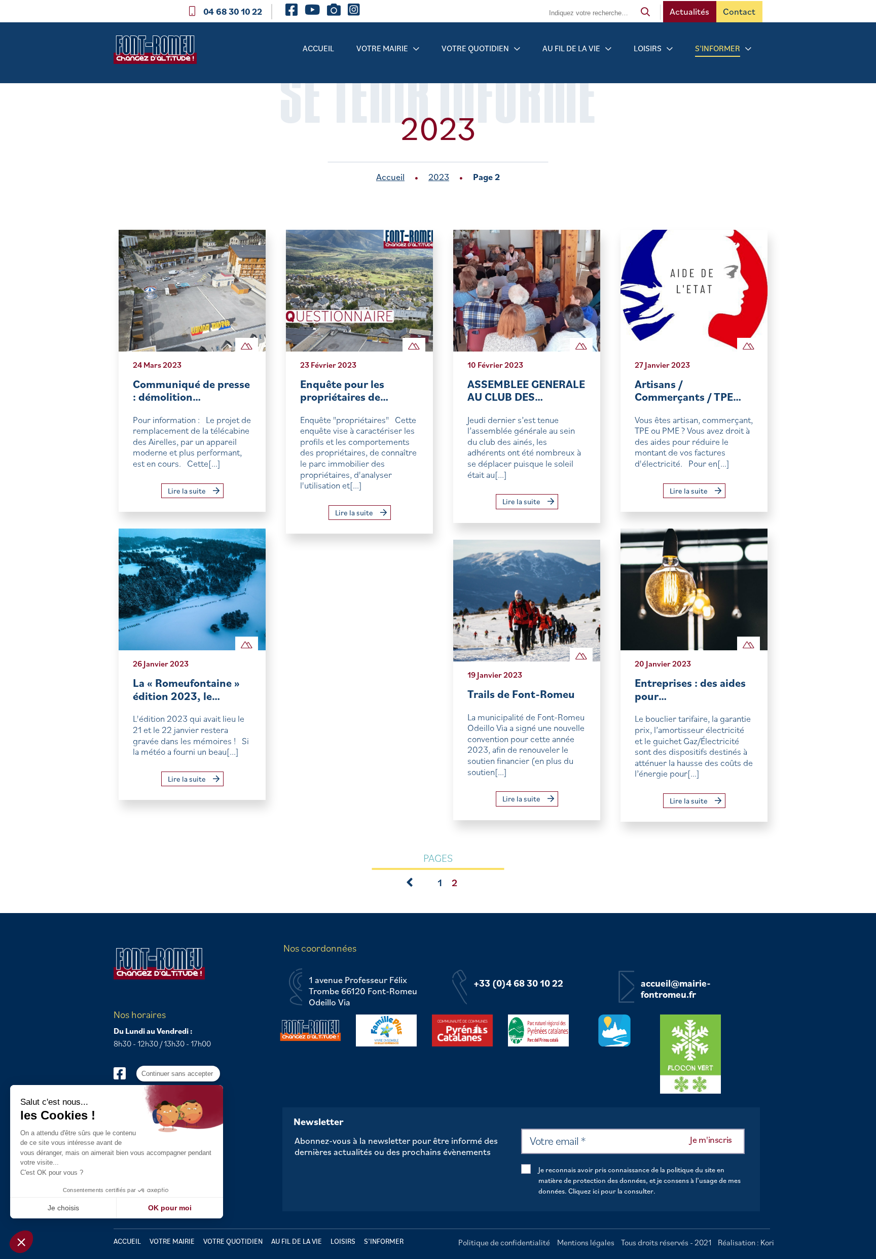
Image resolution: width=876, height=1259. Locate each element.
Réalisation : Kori (746, 1242)
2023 (438, 177)
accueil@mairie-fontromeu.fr (676, 989)
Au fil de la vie (571, 48)
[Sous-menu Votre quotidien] (517, 49)
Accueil (318, 48)
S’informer (717, 48)
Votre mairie (382, 48)
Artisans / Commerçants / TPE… (688, 390)
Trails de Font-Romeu (521, 693)
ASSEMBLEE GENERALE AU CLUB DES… (526, 390)
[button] (21, 1242)
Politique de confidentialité (504, 1242)
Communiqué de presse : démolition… (191, 390)
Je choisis (63, 1208)
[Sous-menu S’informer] (748, 49)
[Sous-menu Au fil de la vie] (608, 49)
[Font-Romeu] (159, 53)
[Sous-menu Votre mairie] (416, 49)
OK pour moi (170, 1208)
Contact (739, 11)
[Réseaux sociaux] (124, 1073)
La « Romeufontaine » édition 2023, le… (186, 689)
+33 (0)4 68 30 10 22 (518, 983)
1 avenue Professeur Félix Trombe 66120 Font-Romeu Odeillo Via (363, 990)
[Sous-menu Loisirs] (670, 49)
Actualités (689, 11)
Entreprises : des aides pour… (690, 689)
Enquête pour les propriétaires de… (344, 390)
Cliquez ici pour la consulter (610, 1191)
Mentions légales (585, 1242)
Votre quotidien (475, 48)
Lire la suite (187, 491)
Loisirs (648, 48)
